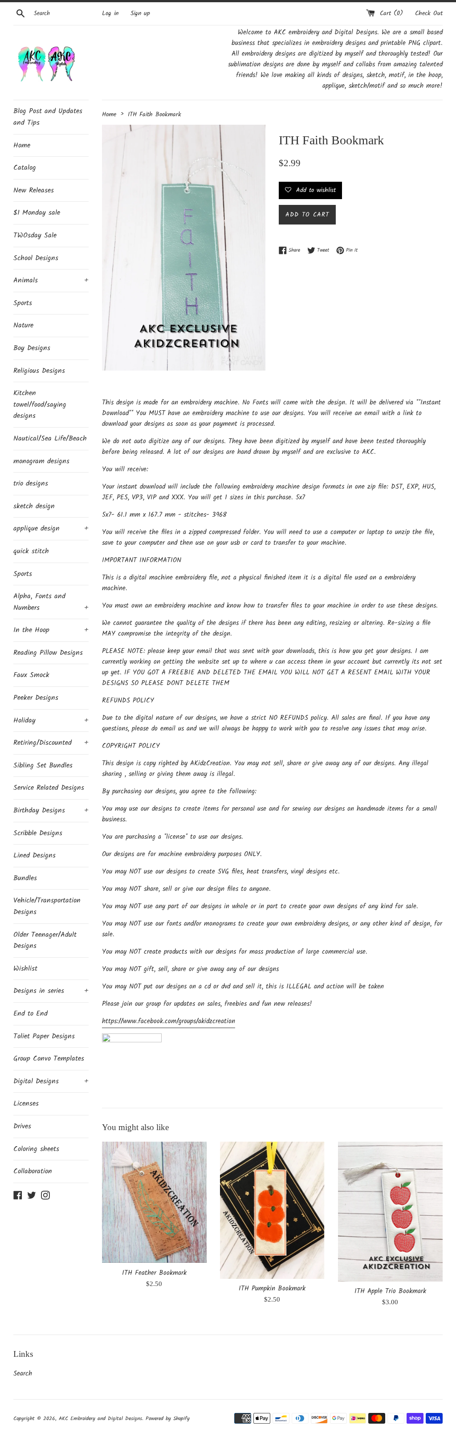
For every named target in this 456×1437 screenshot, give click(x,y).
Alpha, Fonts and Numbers (51, 602)
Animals (51, 280)
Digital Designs (51, 1081)
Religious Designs (39, 370)
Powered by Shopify (168, 1418)
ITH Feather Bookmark (154, 1273)
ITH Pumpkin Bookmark (272, 1288)
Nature (23, 325)
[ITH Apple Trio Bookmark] (390, 1211)
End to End (30, 1013)
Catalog (24, 167)
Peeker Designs (35, 697)
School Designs (35, 258)
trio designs (30, 483)
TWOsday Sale (35, 235)
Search (22, 1373)
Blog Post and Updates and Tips (47, 117)
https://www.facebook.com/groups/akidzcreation (168, 1021)
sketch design (34, 506)
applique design (51, 528)
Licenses (26, 1103)
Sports (22, 303)
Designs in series (51, 990)
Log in (110, 13)
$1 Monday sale (36, 212)
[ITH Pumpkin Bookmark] (272, 1210)
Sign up (140, 13)
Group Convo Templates (48, 1058)
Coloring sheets (36, 1149)
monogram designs (41, 461)
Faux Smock (31, 675)
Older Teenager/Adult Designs (45, 940)
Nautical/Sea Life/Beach (50, 438)
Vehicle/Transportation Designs (47, 906)
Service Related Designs (48, 787)
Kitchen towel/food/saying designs (39, 404)
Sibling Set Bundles (43, 765)
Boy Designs (31, 348)
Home (21, 145)
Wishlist (25, 968)
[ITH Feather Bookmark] (154, 1202)
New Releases (33, 190)
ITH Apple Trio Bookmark (390, 1291)
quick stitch (31, 551)
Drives (22, 1126)
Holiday (51, 720)
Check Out (429, 13)
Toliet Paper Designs (44, 1036)
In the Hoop (51, 630)
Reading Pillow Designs (48, 652)
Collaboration (32, 1171)
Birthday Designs (51, 810)
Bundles (25, 878)
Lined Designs (34, 855)
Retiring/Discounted (51, 742)
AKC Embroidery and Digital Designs (100, 1418)
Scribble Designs (37, 833)
